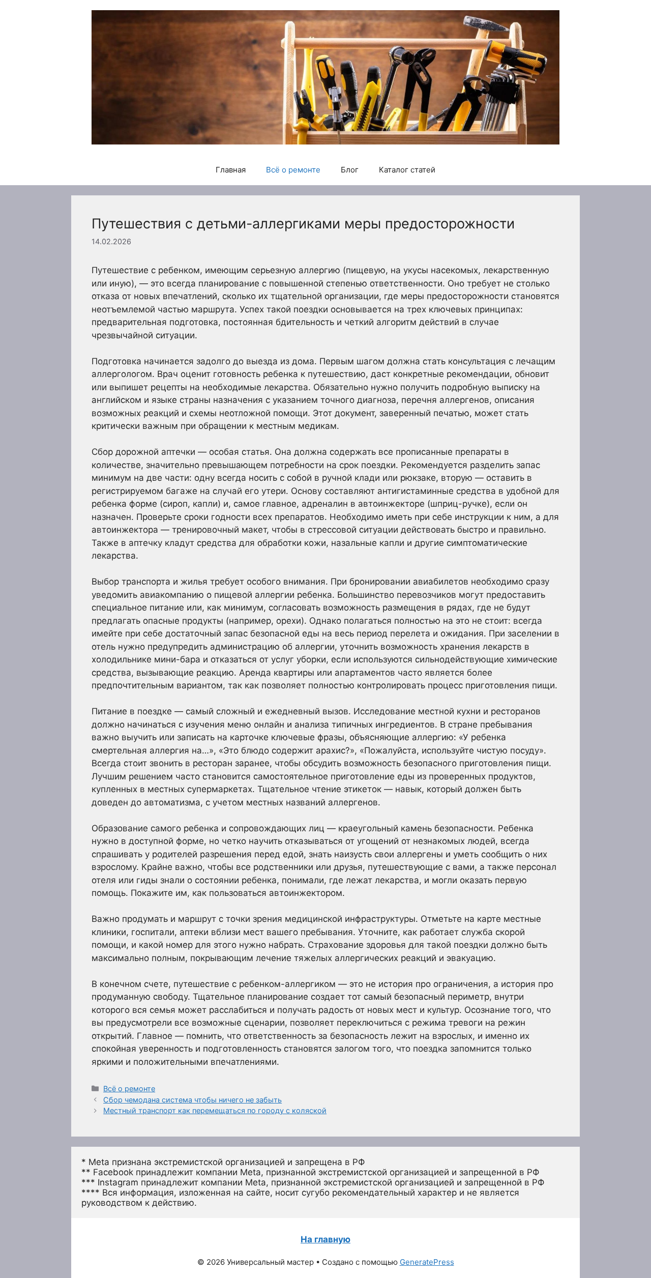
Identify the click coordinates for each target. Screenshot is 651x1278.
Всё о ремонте (293, 170)
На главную (325, 1239)
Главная (231, 170)
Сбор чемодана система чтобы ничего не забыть (192, 1099)
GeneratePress (427, 1262)
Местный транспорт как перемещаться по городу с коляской (215, 1110)
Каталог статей (407, 170)
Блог (350, 170)
